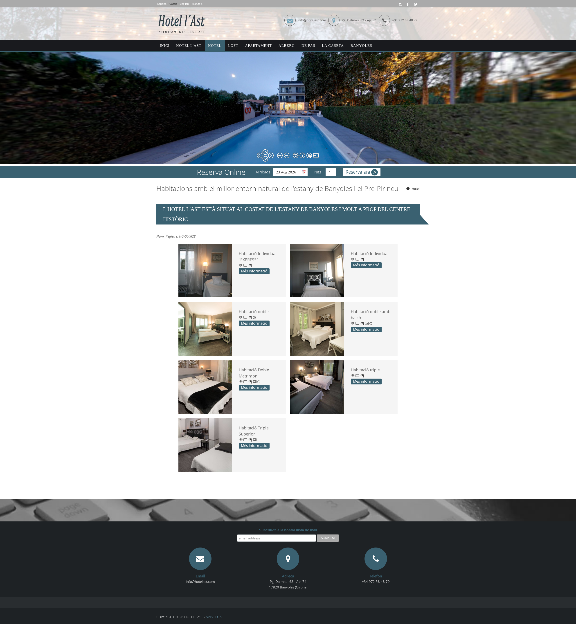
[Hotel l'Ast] (181, 15)
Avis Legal (214, 617)
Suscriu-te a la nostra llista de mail (288, 530)
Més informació (254, 271)
